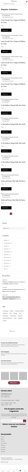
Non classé (6, 260)
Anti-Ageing (5, 311)
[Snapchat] (14, 430)
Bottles (5, 240)
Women (4, 320)
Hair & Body (7, 251)
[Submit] (24, 421)
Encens (5, 246)
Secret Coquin (4, 443)
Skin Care (6, 263)
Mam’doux (3, 449)
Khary (2, 25)
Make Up (6, 254)
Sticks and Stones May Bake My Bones (13, 181)
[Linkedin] (20, 430)
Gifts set (6, 249)
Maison (2, 439)
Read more (5, 30)
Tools (15, 318)
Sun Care (6, 266)
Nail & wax (6, 257)
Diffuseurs (3, 445)
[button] (14, 382)
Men (20, 313)
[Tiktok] (17, 430)
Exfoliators (5, 313)
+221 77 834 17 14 (5, 395)
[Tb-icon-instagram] (8, 430)
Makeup (15, 313)
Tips (5, 269)
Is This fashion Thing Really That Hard (13, 105)
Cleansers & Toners (19, 311)
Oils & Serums (13, 315)
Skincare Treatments (7, 318)
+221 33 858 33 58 (5, 396)
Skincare (20, 315)
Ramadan (3, 451)
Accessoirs (3, 447)
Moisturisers (5, 315)
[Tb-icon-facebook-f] (11, 430)
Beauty (11, 311)
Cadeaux (3, 441)
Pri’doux (2, 437)
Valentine (20, 318)
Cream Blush (7, 243)
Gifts (11, 313)
